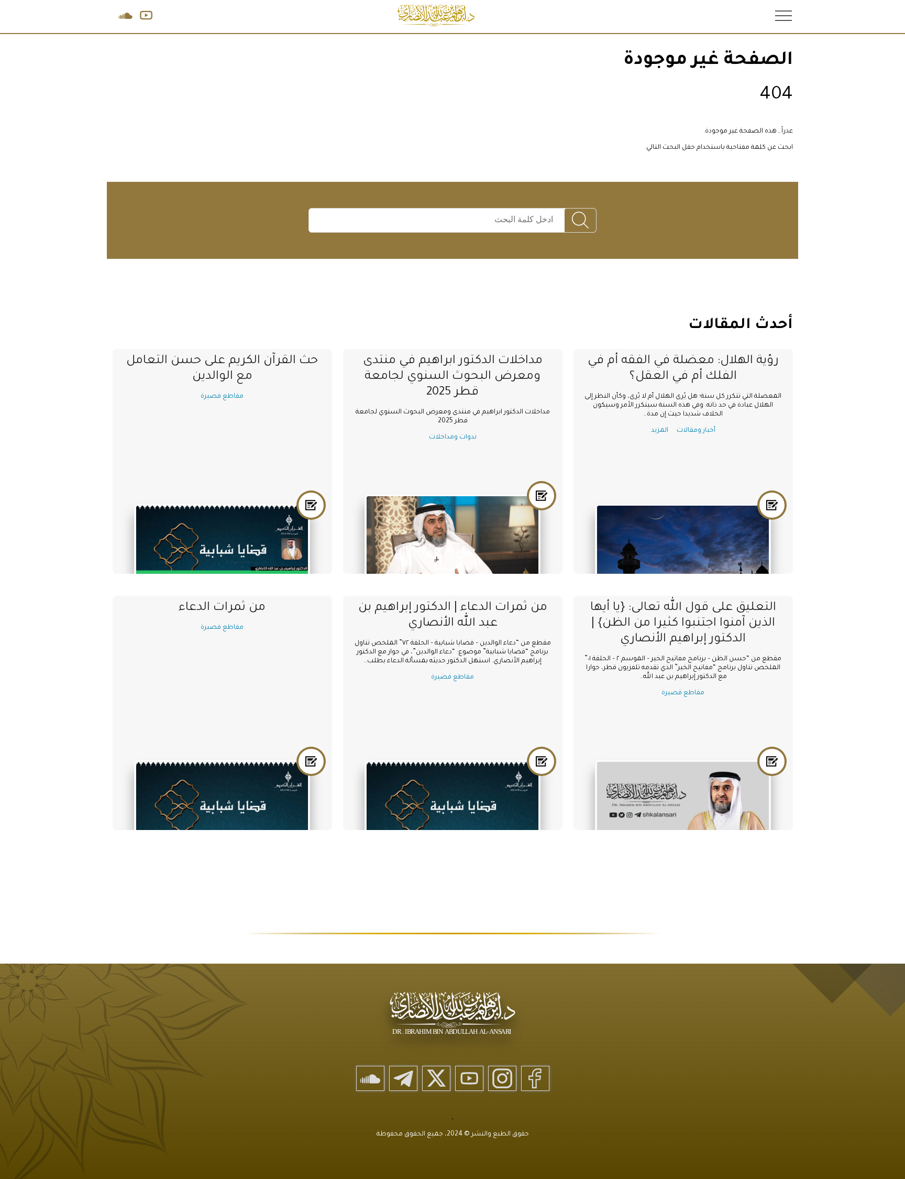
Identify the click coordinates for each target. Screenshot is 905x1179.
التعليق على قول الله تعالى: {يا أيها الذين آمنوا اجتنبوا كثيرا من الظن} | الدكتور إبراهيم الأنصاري (683, 624)
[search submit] (580, 221)
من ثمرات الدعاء (222, 608)
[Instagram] (502, 1078)
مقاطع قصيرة (222, 396)
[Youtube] (469, 1078)
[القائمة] (782, 15)
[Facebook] (535, 1078)
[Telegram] (403, 1078)
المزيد (659, 430)
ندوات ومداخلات (453, 437)
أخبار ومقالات (696, 430)
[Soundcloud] (370, 1078)
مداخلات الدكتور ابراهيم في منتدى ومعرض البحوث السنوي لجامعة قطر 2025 (453, 377)
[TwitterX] (436, 1078)
